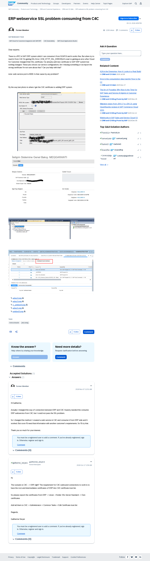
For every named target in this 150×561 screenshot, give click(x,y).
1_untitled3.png (19, 305)
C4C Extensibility (49, 41)
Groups (56, 3)
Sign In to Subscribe (128, 18)
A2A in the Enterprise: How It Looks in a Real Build (120, 72)
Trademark (56, 557)
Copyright (31, 557)
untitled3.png (18, 312)
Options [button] (140, 19)
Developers (66, 3)
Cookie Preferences (78, 557)
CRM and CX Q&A (67, 9)
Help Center (95, 3)
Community (22, 3)
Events (85, 3)
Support (65, 557)
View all (103, 165)
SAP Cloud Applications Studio (67, 41)
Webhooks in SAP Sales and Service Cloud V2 (119, 118)
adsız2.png (17, 298)
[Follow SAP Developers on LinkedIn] (140, 557)
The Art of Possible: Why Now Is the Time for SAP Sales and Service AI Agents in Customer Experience (118, 93)
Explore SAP (127, 3)
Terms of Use (20, 557)
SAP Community (13, 9)
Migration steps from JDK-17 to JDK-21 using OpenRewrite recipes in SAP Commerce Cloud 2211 (119, 107)
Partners (77, 3)
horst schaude (14, 323)
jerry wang (25, 323)
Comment (88, 332)
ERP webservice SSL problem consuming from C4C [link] (91, 9)
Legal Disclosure (43, 557)
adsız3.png (17, 301)
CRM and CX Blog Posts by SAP (115, 99)
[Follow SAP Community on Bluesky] (132, 557)
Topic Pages (107, 3)
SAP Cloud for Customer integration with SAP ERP (25, 41)
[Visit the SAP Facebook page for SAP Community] (128, 557)
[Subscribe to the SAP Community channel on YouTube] (136, 557)
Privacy (11, 557)
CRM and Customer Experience (50, 9)
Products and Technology (40, 3)
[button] (132, 30)
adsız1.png (17, 308)
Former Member (22, 30)
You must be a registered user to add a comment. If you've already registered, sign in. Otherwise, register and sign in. (50, 439)
